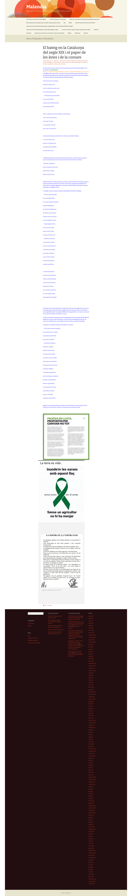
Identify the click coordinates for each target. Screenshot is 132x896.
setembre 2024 (92, 670)
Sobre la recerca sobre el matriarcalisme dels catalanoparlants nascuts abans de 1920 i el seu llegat (49, 26)
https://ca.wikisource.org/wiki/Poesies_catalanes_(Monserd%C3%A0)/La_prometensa (66, 71)
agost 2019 (91, 815)
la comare (62, 62)
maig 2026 (91, 623)
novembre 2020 (92, 779)
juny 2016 (91, 836)
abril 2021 (91, 767)
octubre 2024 (92, 668)
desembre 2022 (92, 720)
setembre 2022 (92, 727)
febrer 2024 (91, 687)
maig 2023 (91, 708)
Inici (64, 22)
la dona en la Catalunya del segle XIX (73, 62)
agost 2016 (91, 831)
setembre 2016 (92, 829)
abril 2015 (91, 869)
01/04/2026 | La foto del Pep (74, 616)
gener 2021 (91, 774)
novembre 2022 (92, 722)
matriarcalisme (57, 64)
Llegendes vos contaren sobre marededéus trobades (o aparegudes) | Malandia (75, 642)
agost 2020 (91, 786)
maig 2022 (91, 737)
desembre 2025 (92, 635)
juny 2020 (91, 791)
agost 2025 (91, 644)
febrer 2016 (91, 845)
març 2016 (91, 843)
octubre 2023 (92, 696)
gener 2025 (91, 661)
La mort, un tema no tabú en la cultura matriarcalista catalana (76, 29)
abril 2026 (91, 625)
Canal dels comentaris (33, 640)
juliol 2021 (91, 760)
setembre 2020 (92, 784)
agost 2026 (91, 616)
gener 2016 (91, 848)
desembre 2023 (92, 692)
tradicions (63, 64)
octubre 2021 (92, 753)
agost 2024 (91, 673)
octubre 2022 (92, 725)
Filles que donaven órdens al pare (55, 629)
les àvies (45, 64)
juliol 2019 (91, 817)
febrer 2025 (91, 658)
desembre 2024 (92, 663)
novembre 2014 (92, 881)
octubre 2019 (92, 810)
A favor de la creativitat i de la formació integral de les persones (84, 19)
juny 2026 (91, 621)
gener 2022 (91, 746)
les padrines (50, 64)
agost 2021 (91, 758)
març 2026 (91, 628)
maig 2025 (91, 651)
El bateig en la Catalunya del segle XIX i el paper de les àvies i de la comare (64, 52)
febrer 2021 (91, 772)
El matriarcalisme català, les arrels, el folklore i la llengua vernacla (54, 621)
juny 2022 (91, 734)
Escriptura (28, 33)
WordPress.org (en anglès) (34, 643)
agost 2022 (91, 729)
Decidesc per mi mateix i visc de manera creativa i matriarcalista (49, 33)
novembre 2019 (92, 808)
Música (70, 22)
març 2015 (91, 872)
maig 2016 (91, 838)
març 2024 (91, 684)
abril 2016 (91, 841)
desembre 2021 (92, 748)
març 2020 (91, 798)
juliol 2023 (91, 703)
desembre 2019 (92, 805)
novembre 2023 (92, 694)
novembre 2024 (92, 665)
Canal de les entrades (33, 638)
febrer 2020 (91, 800)
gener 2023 (91, 718)
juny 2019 (91, 819)
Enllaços (70, 33)
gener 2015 (91, 876)
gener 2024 (91, 689)
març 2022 (91, 741)
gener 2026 (91, 632)
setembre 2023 (92, 699)
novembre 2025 (92, 637)
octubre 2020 (92, 782)
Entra (29, 635)
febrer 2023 (91, 715)
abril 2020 (91, 796)
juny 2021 (91, 763)
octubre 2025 (92, 639)
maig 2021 (91, 765)
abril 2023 (91, 710)
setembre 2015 (92, 857)
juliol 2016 (91, 834)
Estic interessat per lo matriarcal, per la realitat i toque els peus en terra (43, 22)
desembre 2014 (92, 879)
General (57, 60)
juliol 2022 (91, 732)
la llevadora (84, 62)
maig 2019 (91, 822)
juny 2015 (91, 864)
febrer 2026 (91, 630)
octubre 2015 (92, 855)
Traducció (96, 29)
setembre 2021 (92, 755)
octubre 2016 (92, 827)
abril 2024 (91, 682)
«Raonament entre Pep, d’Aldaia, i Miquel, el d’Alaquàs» (75, 626)
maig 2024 (91, 680)
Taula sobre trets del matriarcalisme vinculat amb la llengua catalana (42, 29)
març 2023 (91, 713)
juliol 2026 (91, 618)
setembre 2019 (92, 812)
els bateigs (48, 62)
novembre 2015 (92, 853)
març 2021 (91, 770)
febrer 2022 (91, 744)
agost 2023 (91, 701)
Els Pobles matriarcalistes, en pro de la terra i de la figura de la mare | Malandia (76, 623)
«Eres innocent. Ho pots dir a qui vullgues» (36, 19)
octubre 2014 (92, 883)
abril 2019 (91, 824)
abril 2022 (91, 739)
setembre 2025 (92, 642)
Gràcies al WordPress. (66, 893)
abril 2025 (91, 654)
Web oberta (77, 33)
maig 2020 (91, 793)
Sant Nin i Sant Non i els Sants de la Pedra (85, 22)
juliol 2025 (91, 647)
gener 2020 (91, 803)
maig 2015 (91, 867)
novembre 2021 (92, 751)
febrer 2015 (91, 874)
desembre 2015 (92, 850)
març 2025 (91, 656)
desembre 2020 (92, 777)
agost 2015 (91, 860)
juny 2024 (91, 677)
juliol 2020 (91, 789)
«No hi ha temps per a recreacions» (58, 19)
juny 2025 (91, 649)
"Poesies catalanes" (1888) (67, 60)
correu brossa (31, 623)
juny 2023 (91, 706)
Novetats (86, 33)
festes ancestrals (56, 62)
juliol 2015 (91, 862)
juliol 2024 (91, 675)
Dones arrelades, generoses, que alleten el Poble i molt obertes (75, 654)
